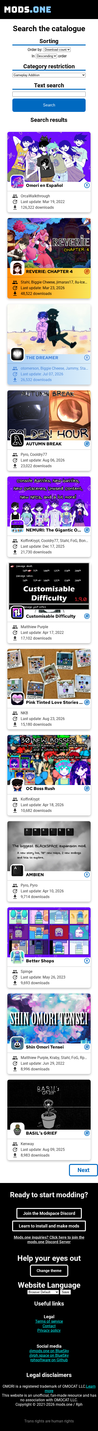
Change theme (49, 1270)
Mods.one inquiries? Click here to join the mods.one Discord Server (49, 1239)
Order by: (35, 49)
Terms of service (49, 1321)
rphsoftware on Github (49, 1360)
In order (49, 56)
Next (83, 1170)
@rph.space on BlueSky (49, 1355)
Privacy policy (49, 1330)
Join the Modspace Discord (49, 1213)
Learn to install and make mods (49, 1225)
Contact (49, 1326)
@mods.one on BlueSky (49, 1351)
